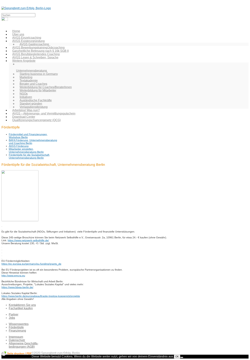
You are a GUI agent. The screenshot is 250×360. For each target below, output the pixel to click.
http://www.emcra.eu (13, 275)
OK (177, 356)
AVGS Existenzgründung (28, 41)
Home (16, 31)
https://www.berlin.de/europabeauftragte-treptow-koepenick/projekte (40, 296)
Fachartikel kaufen (21, 308)
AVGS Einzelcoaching (26, 37)
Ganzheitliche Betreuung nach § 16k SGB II (40, 50)
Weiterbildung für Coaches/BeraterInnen (46, 87)
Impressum (16, 336)
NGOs (24, 93)
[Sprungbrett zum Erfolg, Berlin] (26, 8)
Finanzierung (17, 330)
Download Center (23, 116)
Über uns (18, 34)
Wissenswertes (19, 324)
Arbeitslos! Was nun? (26, 110)
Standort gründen (31, 103)
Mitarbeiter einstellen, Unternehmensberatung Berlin (26, 150)
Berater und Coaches (33, 83)
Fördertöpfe (16, 327)
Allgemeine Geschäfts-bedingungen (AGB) (23, 345)
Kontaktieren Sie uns (22, 305)
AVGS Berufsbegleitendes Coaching (36, 54)
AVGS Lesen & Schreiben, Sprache (35, 57)
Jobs (12, 317)
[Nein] (181, 357)
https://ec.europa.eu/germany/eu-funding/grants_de (31, 263)
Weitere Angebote (24, 60)
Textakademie (29, 80)
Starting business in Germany (39, 73)
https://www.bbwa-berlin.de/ (17, 287)
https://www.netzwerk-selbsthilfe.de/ (28, 240)
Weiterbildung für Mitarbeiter (38, 90)
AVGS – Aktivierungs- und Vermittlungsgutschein (43, 113)
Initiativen (26, 97)
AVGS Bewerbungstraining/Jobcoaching (38, 47)
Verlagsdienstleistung (34, 106)
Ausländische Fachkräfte (36, 100)
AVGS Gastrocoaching (35, 44)
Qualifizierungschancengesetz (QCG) (36, 120)
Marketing (26, 77)
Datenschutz (17, 340)
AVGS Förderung (19, 146)
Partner (13, 314)
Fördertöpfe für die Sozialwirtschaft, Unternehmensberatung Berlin (29, 156)
